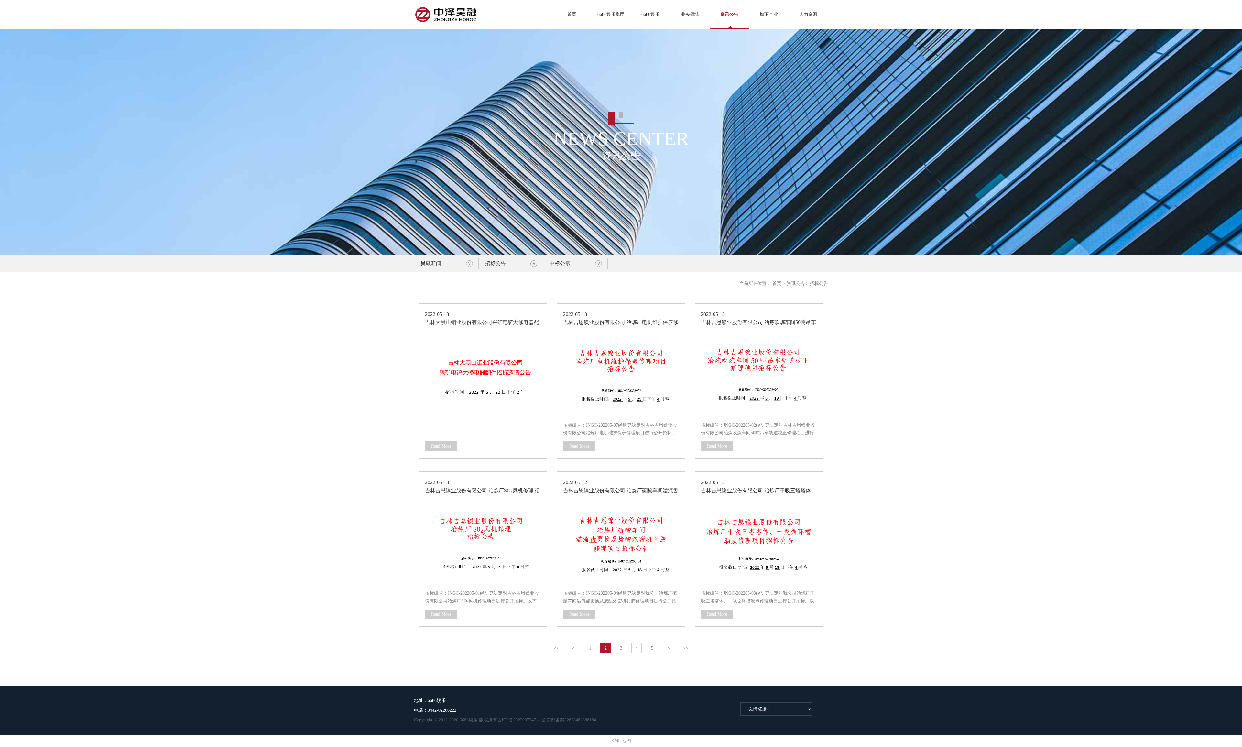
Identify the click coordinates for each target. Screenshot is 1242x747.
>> (685, 648)
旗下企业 (769, 14)
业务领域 (690, 14)
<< (556, 648)
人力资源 (808, 14)
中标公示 (560, 263)
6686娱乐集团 (611, 14)
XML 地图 (621, 740)
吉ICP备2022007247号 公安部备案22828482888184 (546, 720)
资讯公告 (729, 14)
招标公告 (495, 263)
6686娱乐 (650, 14)
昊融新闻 (430, 263)
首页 (571, 14)
